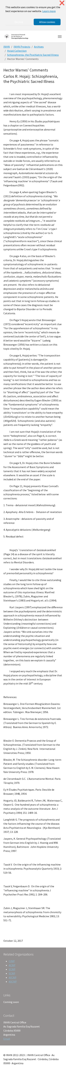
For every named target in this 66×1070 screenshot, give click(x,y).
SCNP (12, 973)
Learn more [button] (49, 11)
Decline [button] (19, 22)
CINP (12, 961)
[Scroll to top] (58, 1062)
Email (6, 1038)
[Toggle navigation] (60, 36)
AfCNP (12, 977)
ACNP (12, 965)
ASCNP (13, 981)
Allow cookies (47, 22)
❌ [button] (62, 3)
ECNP (12, 969)
